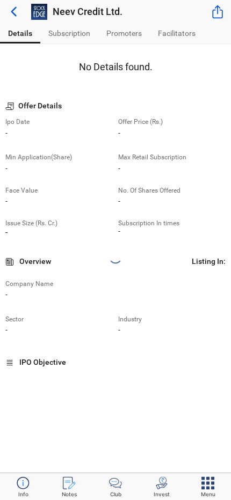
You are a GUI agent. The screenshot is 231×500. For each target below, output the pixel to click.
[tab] (20, 33)
